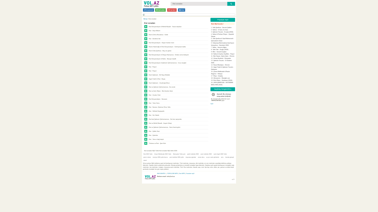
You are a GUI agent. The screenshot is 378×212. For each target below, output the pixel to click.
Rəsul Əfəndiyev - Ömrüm (221, 65)
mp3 (211, 103)
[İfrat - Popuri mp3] (145, 66)
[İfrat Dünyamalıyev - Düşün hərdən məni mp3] (145, 42)
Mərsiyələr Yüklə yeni (179, 154)
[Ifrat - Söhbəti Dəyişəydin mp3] (145, 111)
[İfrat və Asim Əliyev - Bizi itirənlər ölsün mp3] (145, 91)
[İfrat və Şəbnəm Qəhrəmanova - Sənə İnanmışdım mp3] (145, 127)
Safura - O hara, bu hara (220, 30)
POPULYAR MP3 (172, 173)
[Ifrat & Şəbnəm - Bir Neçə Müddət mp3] (145, 74)
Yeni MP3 (182, 173)
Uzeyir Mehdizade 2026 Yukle (162, 154)
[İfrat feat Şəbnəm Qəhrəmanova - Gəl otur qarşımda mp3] (145, 119)
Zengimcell (149, 10)
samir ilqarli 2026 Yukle (220, 154)
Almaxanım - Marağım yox (221, 78)
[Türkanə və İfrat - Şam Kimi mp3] (145, 143)
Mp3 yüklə (161, 10)
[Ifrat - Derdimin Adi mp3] (145, 38)
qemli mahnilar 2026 (193, 154)
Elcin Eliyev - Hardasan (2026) (222, 80)
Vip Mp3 (172, 10)
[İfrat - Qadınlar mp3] (145, 135)
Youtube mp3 (190, 173)
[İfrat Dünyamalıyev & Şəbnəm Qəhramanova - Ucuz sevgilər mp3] (145, 62)
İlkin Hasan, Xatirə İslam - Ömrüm (223, 56)
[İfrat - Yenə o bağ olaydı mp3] (145, 139)
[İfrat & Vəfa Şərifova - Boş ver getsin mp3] (145, 50)
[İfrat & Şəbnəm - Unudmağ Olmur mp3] (145, 82)
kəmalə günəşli (229, 157)
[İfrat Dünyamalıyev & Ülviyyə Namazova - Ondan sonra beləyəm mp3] (145, 54)
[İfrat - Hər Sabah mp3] (145, 115)
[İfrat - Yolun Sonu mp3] (145, 103)
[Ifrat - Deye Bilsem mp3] (145, 30)
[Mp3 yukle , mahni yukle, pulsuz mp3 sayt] (151, 3)
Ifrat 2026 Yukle (147, 154)
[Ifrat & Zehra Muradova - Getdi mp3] (145, 34)
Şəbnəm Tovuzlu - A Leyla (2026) (223, 32)
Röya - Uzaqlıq (218, 76)
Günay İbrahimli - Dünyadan (222, 58)
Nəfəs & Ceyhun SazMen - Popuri (223, 54)
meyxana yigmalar (191, 157)
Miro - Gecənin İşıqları (220, 52)
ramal (145, 160)
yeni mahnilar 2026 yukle (177, 157)
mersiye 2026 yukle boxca (160, 157)
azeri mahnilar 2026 (206, 154)
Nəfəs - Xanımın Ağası (220, 47)
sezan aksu (201, 157)
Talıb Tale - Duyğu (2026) (220, 49)
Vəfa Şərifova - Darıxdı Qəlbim (222, 27)
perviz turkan (147, 157)
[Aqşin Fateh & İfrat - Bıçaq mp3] (145, 78)
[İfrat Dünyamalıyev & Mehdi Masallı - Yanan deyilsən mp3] (145, 26)
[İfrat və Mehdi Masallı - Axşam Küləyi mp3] (145, 123)
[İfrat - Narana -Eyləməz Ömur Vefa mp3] (145, 107)
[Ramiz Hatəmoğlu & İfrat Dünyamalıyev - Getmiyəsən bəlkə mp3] (145, 46)
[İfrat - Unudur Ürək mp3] (145, 95)
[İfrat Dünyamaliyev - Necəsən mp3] (145, 99)
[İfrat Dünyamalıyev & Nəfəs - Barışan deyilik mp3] (145, 58)
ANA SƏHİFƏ (161, 173)
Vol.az (145, 19)
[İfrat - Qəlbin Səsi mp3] (145, 131)
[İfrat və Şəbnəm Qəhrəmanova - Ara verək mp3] (145, 86)
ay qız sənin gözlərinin (212, 157)
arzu (222, 157)
